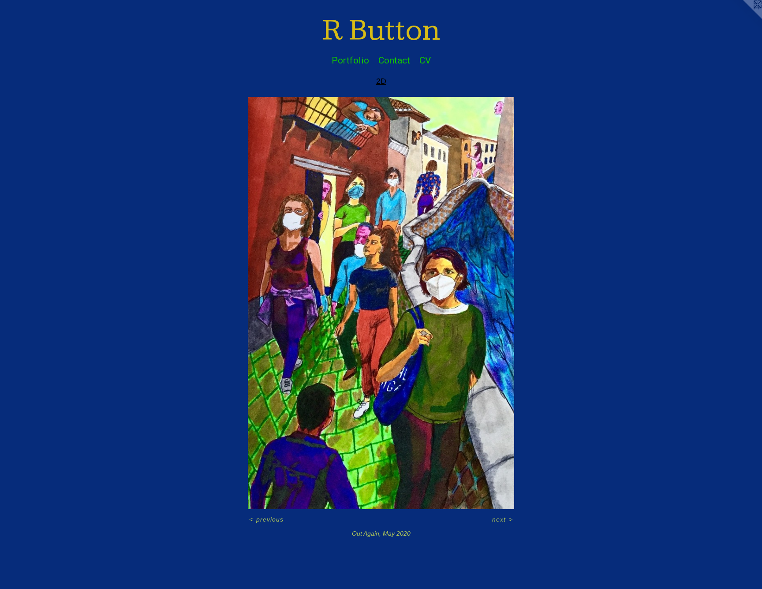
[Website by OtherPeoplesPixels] (744, 17)
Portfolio (350, 60)
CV (425, 60)
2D (381, 81)
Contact (394, 60)
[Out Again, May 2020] (381, 303)
